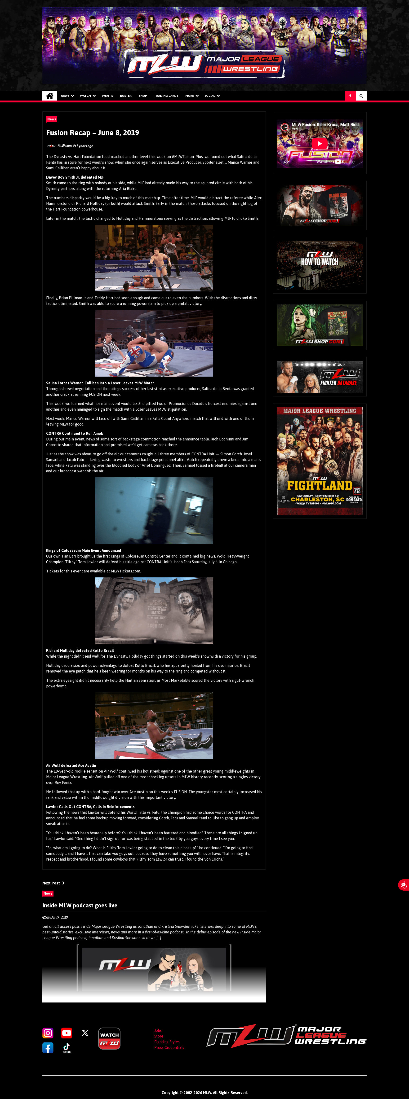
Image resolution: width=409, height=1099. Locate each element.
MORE (189, 95)
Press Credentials (169, 1047)
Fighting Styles (167, 1042)
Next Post (51, 883)
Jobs (158, 1030)
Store (158, 1036)
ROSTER (126, 95)
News (65, 95)
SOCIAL (209, 95)
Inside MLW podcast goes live (79, 905)
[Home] (49, 96)
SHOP (143, 95)
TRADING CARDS (166, 95)
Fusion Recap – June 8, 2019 (92, 132)
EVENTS (107, 95)
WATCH (85, 95)
